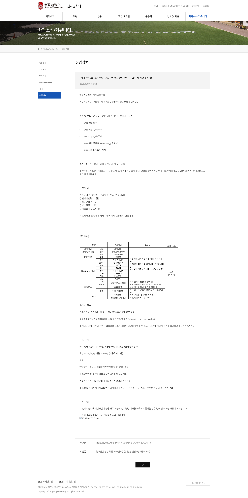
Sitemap (195, 6)
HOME (155, 6)
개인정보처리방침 (198, 482)
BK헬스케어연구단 (67, 481)
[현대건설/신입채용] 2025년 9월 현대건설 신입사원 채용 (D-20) (122, 451)
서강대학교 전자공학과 (50, 6)
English (206, 6)
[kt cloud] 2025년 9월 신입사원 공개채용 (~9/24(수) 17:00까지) (123, 443)
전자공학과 (74, 5)
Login (186, 6)
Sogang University (171, 6)
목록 (143, 464)
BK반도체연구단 (45, 481)
